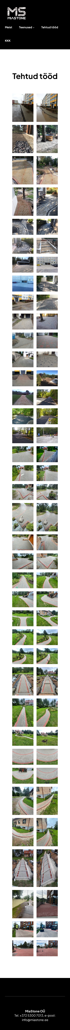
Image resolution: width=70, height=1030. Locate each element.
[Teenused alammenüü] (33, 27)
